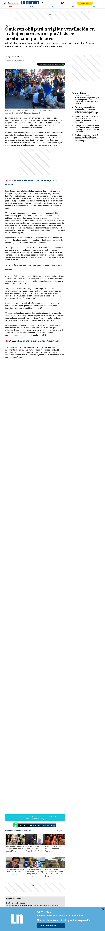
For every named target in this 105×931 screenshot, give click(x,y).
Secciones (12, 3)
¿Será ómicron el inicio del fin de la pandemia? (38, 341)
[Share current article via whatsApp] (94, 6)
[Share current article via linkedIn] (73, 6)
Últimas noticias (47, 3)
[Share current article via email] (10, 6)
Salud (7, 25)
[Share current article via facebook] (31, 6)
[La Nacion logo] (30, 2)
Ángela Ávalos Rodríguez (14, 57)
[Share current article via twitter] (52, 6)
